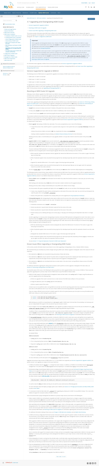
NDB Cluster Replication (9, 58)
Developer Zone (53, 7)
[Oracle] (9, 462)
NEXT (64, 456)
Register (93, 2)
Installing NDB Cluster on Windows (13, 37)
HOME (60, 456)
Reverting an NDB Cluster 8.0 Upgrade (37, 28)
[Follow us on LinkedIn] (91, 7)
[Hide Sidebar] (2, 16)
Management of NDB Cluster (10, 57)
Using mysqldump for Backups (77, 195)
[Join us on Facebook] (85, 7)
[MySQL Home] (8, 5)
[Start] (18, 16)
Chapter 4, (43, 36)
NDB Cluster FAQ (8, 60)
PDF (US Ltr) (5, 73)
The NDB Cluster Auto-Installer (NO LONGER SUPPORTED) (13, 51)
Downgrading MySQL (45, 48)
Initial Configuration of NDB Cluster (13, 39)
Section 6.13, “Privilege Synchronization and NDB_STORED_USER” (79, 386)
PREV (58, 456)
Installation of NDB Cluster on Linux (13, 36)
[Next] (22, 16)
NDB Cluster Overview (9, 32)
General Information (9, 31)
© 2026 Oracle (15, 462)
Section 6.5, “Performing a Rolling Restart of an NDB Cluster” (40, 267)
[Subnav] (3, 32)
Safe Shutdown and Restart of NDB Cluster (13, 46)
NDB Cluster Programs (9, 55)
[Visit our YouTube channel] (93, 7)
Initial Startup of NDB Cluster (12, 40)
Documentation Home (10, 24)
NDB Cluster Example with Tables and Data (12, 43)
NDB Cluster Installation (9, 34)
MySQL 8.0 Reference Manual (9, 66)
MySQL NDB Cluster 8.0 (31, 18)
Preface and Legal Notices (10, 29)
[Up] (20, 16)
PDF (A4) (4, 74)
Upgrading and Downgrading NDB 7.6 (52, 88)
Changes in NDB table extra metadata (62, 412)
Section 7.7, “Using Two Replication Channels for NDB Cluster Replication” (49, 241)
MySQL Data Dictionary (80, 412)
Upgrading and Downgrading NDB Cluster (13, 48)
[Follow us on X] (88, 7)
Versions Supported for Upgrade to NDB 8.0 (39, 25)
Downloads (30, 7)
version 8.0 (90, 18)
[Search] (16, 20)
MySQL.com (20, 7)
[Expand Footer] (3, 463)
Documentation (41, 7)
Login (90, 2)
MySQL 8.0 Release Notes (8, 67)
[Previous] (17, 16)
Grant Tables (36, 388)
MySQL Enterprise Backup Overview (64, 134)
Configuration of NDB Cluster (10, 53)
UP (62, 456)
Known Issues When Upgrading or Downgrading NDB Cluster (43, 30)
